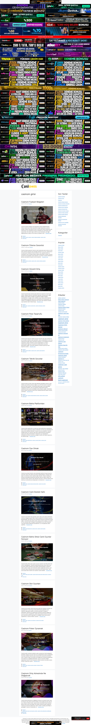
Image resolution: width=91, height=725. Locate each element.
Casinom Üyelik (61, 371)
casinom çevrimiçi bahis (36, 440)
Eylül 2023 (60, 286)
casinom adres (61, 302)
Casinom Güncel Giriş (62, 209)
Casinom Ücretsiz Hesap (63, 210)
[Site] (22, 63)
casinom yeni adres (62, 366)
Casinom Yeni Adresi (63, 368)
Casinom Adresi (61, 196)
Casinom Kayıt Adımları (63, 207)
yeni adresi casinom (66, 381)
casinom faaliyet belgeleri (35, 237)
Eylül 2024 (60, 264)
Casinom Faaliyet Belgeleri (32, 202)
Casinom (24, 236)
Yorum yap (24, 238)
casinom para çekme (63, 349)
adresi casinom (61, 298)
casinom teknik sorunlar (43, 395)
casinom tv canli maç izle (63, 360)
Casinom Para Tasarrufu (31, 314)
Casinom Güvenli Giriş (30, 269)
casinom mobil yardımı (41, 528)
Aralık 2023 (60, 280)
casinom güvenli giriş (31, 305)
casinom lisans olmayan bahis (33, 483)
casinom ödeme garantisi (41, 260)
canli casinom (61, 301)
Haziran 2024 (61, 270)
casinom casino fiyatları (26, 350)
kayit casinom (63, 380)
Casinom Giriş (61, 198)
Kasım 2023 (60, 282)
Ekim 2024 (60, 263)
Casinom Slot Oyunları (30, 584)
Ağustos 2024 (61, 266)
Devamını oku (48, 233)
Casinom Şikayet (62, 373)
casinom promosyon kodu (63, 352)
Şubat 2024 (60, 277)
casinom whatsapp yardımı (40, 305)
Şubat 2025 (60, 256)
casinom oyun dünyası (32, 620)
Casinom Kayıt (61, 338)
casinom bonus (61, 309)
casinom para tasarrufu (40, 350)
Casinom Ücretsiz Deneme (63, 203)
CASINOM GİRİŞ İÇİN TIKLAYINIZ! (45, 36)
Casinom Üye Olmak (30, 448)
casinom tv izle (60, 361)
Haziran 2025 (61, 252)
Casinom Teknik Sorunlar (32, 359)
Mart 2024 (60, 275)
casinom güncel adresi (62, 331)
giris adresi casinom (61, 377)
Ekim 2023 (60, 284)
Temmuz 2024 (61, 268)
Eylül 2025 (60, 250)
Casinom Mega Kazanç (63, 202)
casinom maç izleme (62, 342)
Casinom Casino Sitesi (63, 316)
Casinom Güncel (62, 329)
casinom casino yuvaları (26, 237)
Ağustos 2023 (61, 288)
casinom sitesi (62, 355)
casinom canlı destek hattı (27, 528)
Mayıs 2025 (60, 254)
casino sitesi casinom (61, 374)
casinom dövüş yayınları (26, 260)
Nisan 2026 (60, 248)
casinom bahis (61, 305)
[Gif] (45, 88)
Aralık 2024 (60, 259)
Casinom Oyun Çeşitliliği (63, 222)
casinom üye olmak (42, 483)
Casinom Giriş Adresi (62, 326)
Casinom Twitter (40, 665)
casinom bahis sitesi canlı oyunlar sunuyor (40, 574)
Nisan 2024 (60, 273)
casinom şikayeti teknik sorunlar (33, 395)
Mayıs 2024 (60, 272)
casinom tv (61, 358)
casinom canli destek (62, 311)
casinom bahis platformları (27, 440)
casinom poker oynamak (32, 665)
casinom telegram (62, 357)
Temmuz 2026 (61, 245)
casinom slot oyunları (40, 620)
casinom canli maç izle (63, 314)
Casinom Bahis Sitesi (63, 307)
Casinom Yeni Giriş (61, 370)
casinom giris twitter (63, 320)
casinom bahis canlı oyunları (27, 574)
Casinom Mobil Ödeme (63, 214)
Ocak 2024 (60, 279)
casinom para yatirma (62, 348)
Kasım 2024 (60, 261)
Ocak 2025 (60, 257)
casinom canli (61, 310)
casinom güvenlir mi (63, 334)
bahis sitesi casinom (63, 299)
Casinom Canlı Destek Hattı (33, 492)
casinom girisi (43, 237)
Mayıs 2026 (60, 247)
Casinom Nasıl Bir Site (62, 345)
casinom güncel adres (63, 330)
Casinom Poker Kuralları (63, 212)
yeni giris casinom (61, 383)
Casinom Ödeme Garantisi (32, 245)
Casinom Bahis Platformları (32, 403)
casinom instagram (63, 337)
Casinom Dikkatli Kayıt (63, 205)
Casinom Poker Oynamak (32, 628)
